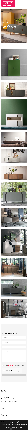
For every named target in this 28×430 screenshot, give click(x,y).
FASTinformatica (14, 401)
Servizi (2, 408)
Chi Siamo (3, 407)
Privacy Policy (10, 365)
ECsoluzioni (8, 401)
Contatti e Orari (4, 415)
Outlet (2, 414)
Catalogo (3, 409)
